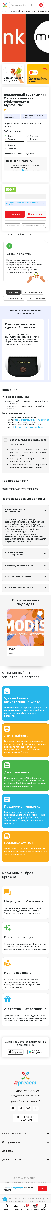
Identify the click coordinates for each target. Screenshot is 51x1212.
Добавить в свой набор (35, 226)
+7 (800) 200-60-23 (25, 1091)
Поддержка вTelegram (25, 1118)
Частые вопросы (36, 298)
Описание (13, 292)
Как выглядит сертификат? (19, 565)
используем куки (15, 1187)
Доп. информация (33, 292)
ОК (42, 1188)
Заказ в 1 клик (36, 214)
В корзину (14, 214)
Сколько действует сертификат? (15, 553)
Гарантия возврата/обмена (19, 587)
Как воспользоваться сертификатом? (16, 510)
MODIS (11, 653)
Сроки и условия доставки (18, 576)
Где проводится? (14, 298)
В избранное (14, 226)
